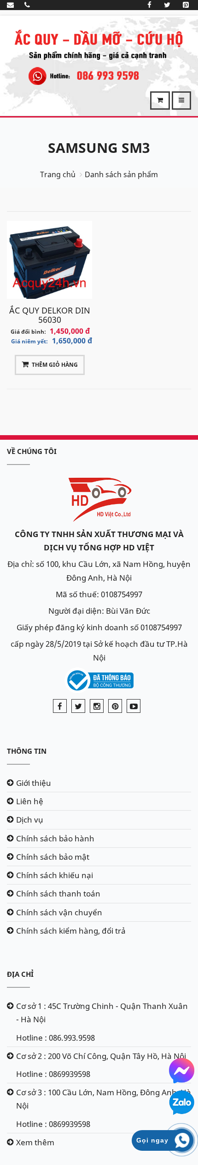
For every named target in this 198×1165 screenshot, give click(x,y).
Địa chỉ (20, 974)
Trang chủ (58, 174)
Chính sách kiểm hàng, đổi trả (71, 930)
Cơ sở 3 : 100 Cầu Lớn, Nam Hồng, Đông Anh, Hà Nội (103, 1099)
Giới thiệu (33, 783)
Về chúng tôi (32, 451)
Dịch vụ (29, 819)
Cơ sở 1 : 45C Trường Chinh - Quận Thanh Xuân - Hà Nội (102, 1013)
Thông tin (27, 751)
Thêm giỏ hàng (55, 365)
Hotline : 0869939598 (53, 1074)
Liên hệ (29, 801)
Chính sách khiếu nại (54, 875)
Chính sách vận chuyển (59, 912)
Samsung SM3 (99, 147)
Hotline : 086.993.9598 (55, 1037)
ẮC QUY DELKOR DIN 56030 (49, 315)
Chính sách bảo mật (52, 856)
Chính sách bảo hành (55, 838)
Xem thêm (35, 1142)
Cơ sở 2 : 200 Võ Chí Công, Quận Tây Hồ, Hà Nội (101, 1056)
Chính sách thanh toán (58, 893)
